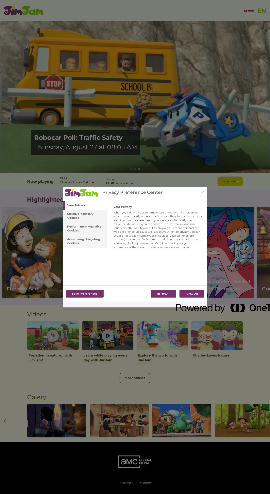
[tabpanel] (158, 228)
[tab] (85, 205)
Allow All (192, 293)
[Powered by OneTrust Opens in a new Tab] (190, 304)
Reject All (163, 293)
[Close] (202, 192)
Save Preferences (84, 293)
